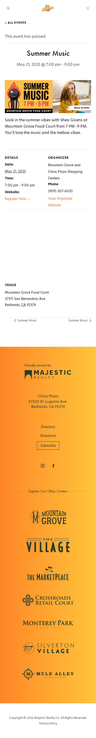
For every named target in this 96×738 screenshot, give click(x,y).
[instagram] (43, 466)
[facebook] (53, 466)
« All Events (15, 23)
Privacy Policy (48, 723)
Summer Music (27, 320)
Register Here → (17, 198)
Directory (48, 426)
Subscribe (48, 445)
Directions (48, 435)
